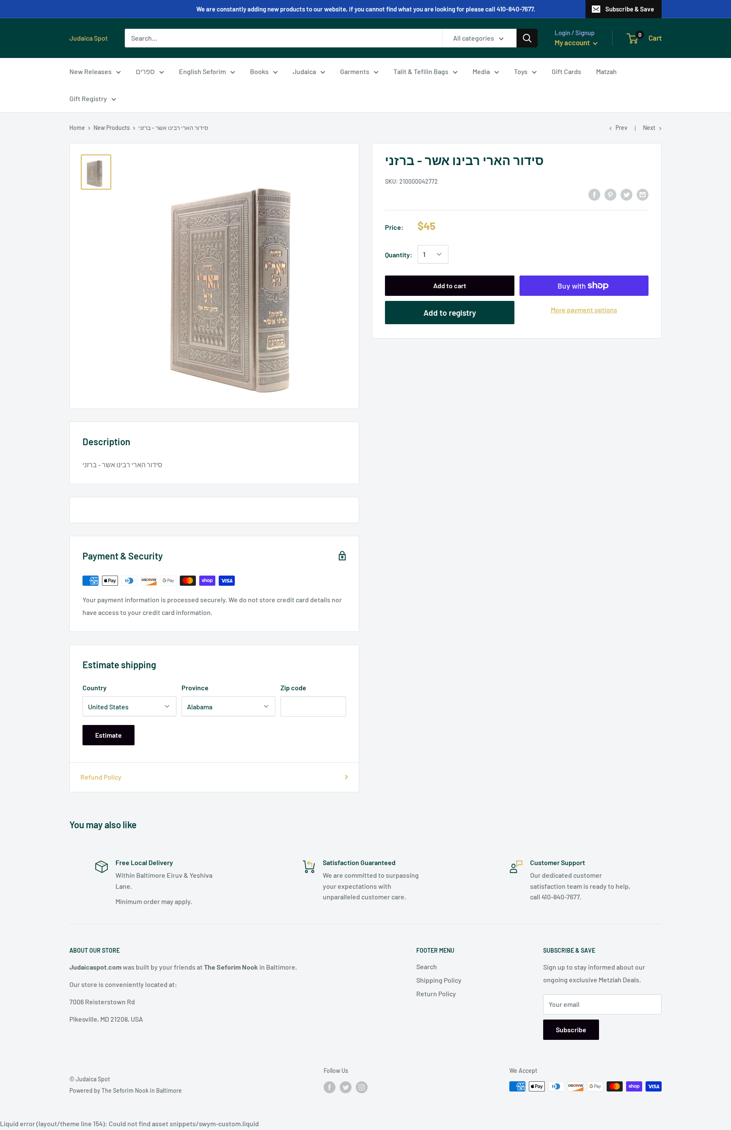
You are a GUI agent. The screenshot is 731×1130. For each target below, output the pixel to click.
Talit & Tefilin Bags (420, 71)
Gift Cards (566, 71)
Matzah (606, 71)
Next (649, 127)
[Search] (527, 38)
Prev (621, 127)
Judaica (304, 71)
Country (94, 688)
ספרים (145, 71)
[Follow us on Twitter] (346, 1087)
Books (259, 71)
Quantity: (398, 255)
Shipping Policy (439, 980)
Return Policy (436, 993)
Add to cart (449, 285)
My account (573, 42)
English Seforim (202, 71)
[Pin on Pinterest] (610, 194)
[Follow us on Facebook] (329, 1087)
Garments (354, 71)
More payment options (584, 310)
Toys (521, 71)
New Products (111, 127)
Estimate (108, 735)
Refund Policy (100, 777)
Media (481, 71)
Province (195, 688)
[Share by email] (643, 194)
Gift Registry (88, 98)
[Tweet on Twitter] (626, 194)
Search (426, 966)
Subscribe (571, 1029)
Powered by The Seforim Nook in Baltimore (125, 1090)
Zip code (293, 688)
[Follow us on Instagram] (362, 1087)
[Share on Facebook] (594, 194)
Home (77, 127)
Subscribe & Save (629, 9)
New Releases (90, 71)
